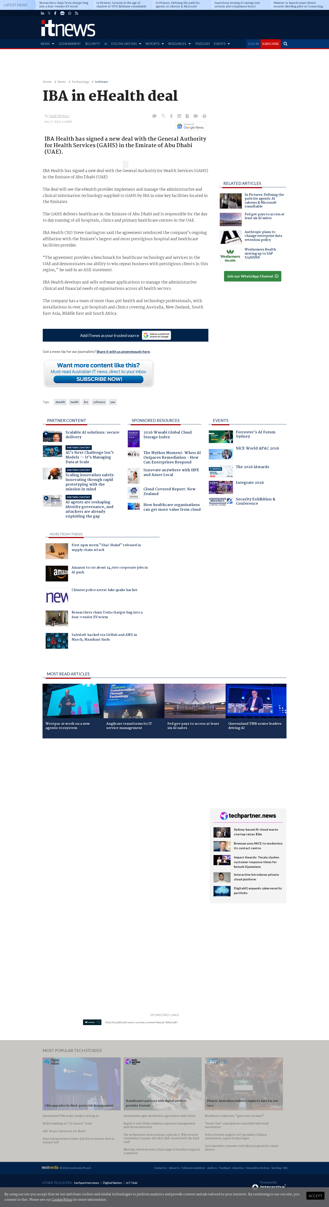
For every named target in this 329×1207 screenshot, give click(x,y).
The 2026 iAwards (252, 467)
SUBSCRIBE (270, 44)
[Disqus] (123, 802)
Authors (212, 1168)
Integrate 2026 (250, 483)
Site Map (276, 1168)
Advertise (238, 1168)
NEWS (45, 44)
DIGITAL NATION (124, 44)
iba (86, 402)
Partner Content (66, 420)
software (99, 402)
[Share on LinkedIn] (179, 116)
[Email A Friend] (196, 116)
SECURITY (92, 44)
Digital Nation (112, 1183)
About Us (174, 1168)
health (74, 402)
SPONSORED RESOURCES (155, 420)
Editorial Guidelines (193, 1168)
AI (105, 44)
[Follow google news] (190, 126)
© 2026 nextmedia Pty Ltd (75, 1168)
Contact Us (160, 1168)
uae (112, 402)
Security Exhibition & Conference (255, 502)
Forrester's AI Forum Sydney (256, 435)
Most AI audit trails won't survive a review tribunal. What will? (141, 1022)
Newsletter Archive (257, 1168)
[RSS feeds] (76, 13)
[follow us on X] (49, 13)
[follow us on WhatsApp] (69, 13)
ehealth (60, 402)
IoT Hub (131, 1183)
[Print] (204, 116)
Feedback (225, 1168)
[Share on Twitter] (163, 116)
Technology (80, 82)
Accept (315, 1196)
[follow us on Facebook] (55, 13)
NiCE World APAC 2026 (257, 449)
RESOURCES (177, 44)
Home (47, 82)
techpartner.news (86, 1183)
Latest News (16, 5)
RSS (285, 1168)
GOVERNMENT (70, 44)
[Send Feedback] (188, 116)
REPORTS (152, 44)
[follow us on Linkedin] (42, 13)
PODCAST (202, 44)
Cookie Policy (62, 1200)
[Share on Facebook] (171, 116)
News (62, 82)
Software (101, 82)
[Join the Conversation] (154, 116)
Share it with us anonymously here (123, 351)
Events (220, 420)
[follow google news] (62, 13)
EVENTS (219, 44)
